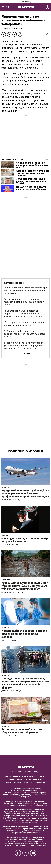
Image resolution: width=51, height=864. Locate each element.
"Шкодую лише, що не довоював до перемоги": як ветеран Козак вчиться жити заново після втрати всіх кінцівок (25, 683)
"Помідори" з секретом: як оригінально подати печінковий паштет (25, 323)
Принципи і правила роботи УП (19, 783)
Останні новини (14, 283)
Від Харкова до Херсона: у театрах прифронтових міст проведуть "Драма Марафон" (24, 334)
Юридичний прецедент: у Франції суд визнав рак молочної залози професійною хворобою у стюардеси (25, 493)
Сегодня (43, 47)
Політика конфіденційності (34, 776)
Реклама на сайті (12, 776)
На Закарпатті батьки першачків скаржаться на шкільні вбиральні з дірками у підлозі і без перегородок (23, 313)
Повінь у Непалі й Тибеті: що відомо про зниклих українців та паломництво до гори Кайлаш (25, 290)
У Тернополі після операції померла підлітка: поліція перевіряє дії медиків (24, 633)
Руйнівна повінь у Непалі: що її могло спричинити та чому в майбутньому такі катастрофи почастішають (24, 586)
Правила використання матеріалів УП (25, 780)
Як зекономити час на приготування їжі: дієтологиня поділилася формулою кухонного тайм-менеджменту (25, 345)
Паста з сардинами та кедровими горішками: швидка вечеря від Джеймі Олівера (24, 302)
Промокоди (40, 783)
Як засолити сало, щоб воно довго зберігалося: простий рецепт (23, 731)
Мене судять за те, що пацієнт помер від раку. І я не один (24, 540)
